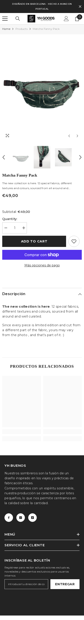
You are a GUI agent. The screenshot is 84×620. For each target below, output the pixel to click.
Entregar (65, 584)
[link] (21, 431)
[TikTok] (32, 517)
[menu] (5, 18)
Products (21, 28)
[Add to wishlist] (74, 241)
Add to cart (34, 241)
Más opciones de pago (42, 265)
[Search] (17, 18)
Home (6, 28)
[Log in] (66, 18)
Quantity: (9, 219)
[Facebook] (8, 517)
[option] (42, 87)
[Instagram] (20, 517)
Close (80, 6)
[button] (69, 136)
